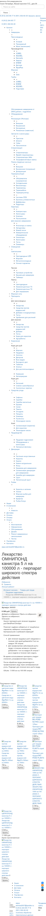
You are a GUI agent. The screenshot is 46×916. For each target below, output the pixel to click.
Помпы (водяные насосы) (21, 162)
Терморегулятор (22, 192)
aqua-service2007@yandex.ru (13, 547)
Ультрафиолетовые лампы (26, 159)
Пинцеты (19, 414)
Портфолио (10, 541)
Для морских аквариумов (21, 221)
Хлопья (19, 367)
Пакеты (19, 409)
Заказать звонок (34, 15)
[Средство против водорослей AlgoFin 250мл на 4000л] (8, 746)
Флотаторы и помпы (24, 225)
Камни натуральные (23, 463)
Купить (14, 611)
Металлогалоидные (23, 261)
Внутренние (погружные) (25, 169)
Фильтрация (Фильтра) (20, 118)
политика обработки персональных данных (24, 913)
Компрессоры (21, 211)
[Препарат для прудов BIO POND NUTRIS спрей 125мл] (38, 719)
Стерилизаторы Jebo (24, 157)
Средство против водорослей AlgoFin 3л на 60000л (37, 702)
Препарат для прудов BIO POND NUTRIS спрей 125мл (38, 730)
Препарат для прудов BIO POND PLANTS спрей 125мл (38, 756)
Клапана (19, 216)
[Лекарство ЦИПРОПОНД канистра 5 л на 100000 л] (8, 814)
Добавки (19, 331)
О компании (11, 505)
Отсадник (19, 411)
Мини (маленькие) (23, 46)
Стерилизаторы (22, 152)
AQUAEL (19, 56)
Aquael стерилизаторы (24, 155)
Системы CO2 (21, 197)
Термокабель (21, 190)
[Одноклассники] (42, 885)
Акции (8, 503)
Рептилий (19, 383)
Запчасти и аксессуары (20, 133)
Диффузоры (20, 202)
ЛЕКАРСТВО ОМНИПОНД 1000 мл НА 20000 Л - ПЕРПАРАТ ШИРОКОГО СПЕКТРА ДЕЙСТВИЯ (37, 795)
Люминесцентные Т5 (24, 286)
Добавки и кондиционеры (26, 312)
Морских (19, 350)
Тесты (18, 242)
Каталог (9, 27)
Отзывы (9, 517)
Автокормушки (21, 376)
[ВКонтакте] (42, 883)
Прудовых (20, 352)
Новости (14, 510)
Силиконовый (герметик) (25, 425)
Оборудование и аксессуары (22, 443)
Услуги (9, 520)
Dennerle (19, 58)
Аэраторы (15, 206)
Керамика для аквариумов (26, 468)
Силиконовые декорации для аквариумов (25, 471)
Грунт (18, 477)
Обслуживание (17, 529)
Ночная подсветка (23, 263)
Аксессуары (20, 213)
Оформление (16, 527)
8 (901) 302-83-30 (21, 15)
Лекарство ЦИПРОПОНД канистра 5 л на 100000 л (7, 824)
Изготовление (16, 524)
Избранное (6, 582)
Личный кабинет (8, 586)
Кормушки (20, 374)
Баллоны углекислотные (25, 199)
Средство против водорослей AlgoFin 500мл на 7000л (22, 758)
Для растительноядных (25, 369)
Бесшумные (20, 128)
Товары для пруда (27, 590)
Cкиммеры (20, 244)
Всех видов (20, 359)
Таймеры (19, 277)
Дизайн (14, 531)
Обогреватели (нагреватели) (21, 179)
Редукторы (20, 204)
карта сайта (11, 914)
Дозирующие (21, 171)
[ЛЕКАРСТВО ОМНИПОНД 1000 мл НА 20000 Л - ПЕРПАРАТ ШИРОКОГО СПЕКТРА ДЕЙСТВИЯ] (38, 776)
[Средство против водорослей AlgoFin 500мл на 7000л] (23, 746)
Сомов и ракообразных (25, 385)
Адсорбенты (20, 338)
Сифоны (19, 397)
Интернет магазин (11, 590)
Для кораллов (21, 428)
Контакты (10, 543)
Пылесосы (20, 418)
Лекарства (20, 305)
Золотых (19, 355)
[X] (42, 890)
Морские (14, 70)
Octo (17, 74)
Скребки (19, 399)
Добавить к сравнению (40, 615)
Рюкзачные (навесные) (25, 130)
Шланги (19, 141)
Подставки (20, 88)
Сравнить (7, 584)
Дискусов (19, 357)
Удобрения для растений (25, 317)
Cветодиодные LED (23, 256)
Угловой (19, 41)
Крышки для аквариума (25, 275)
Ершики (19, 404)
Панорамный (21, 44)
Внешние (19, 123)
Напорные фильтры (23, 447)
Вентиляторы (21, 185)
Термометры (21, 188)
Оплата (9, 515)
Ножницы (19, 416)
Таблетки (19, 364)
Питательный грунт (23, 480)
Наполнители (21, 145)
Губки (18, 143)
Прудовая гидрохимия (24, 440)
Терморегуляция (17, 173)
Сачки (18, 407)
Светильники (16, 251)
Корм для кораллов (23, 336)
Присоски (19, 138)
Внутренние (20, 125)
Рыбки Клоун (21, 501)
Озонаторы (20, 237)
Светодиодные (21, 284)
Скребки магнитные (23, 402)
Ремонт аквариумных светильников (19, 535)
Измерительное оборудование (22, 233)
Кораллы (19, 458)
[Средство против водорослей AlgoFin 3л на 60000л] (38, 690)
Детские (19, 65)
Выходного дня (22, 362)
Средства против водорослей (22, 309)
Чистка (13, 538)
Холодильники (21, 183)
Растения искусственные (25, 456)
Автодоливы (20, 228)
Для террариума (22, 291)
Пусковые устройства (24, 272)
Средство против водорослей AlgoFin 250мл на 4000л (7, 758)
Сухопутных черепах (24, 388)
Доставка (9, 513)
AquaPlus (19, 67)
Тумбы (13, 77)
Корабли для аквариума (25, 475)
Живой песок (21, 230)
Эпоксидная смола (23, 421)
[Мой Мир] (42, 888)
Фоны (18, 465)
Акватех (19, 60)
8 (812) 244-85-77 (7, 15)
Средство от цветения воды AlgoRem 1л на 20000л (7, 698)
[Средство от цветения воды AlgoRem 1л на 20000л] (8, 689)
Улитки (18, 491)
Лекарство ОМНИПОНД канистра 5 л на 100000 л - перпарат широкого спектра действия (22, 712)
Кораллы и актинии (23, 489)
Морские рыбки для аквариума (23, 495)
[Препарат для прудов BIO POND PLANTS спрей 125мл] (38, 746)
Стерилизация (16, 148)
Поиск (5, 12)
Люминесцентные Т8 (24, 289)
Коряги (18, 461)
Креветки (19, 498)
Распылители (21, 218)
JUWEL (18, 53)
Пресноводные (17, 37)
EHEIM (18, 63)
